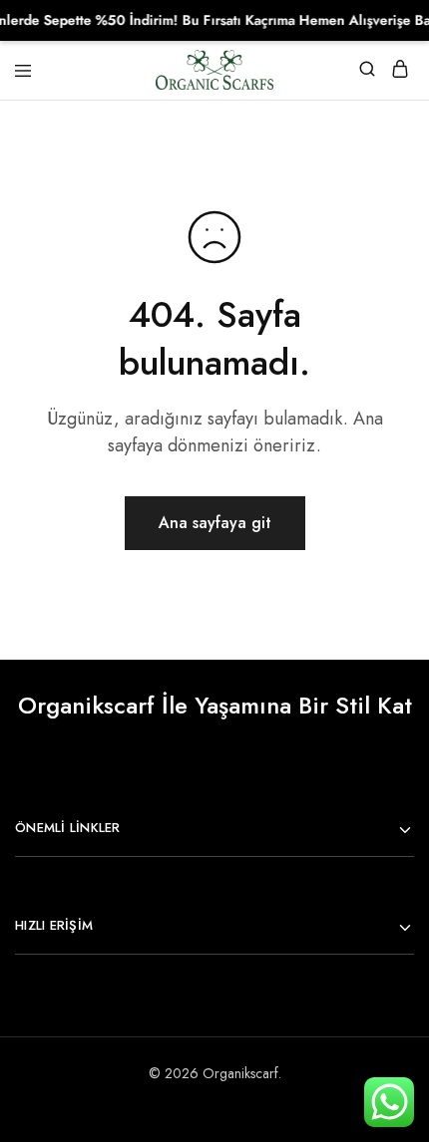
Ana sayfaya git (215, 522)
